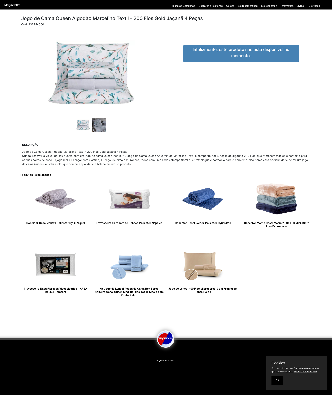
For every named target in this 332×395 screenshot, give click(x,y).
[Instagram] (163, 353)
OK (277, 380)
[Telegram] (168, 353)
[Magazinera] (165, 345)
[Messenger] (172, 353)
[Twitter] (165, 353)
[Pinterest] (167, 353)
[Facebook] (162, 353)
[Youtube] (160, 353)
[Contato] (170, 353)
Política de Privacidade (305, 371)
